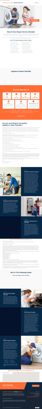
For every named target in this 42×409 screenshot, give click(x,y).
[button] (14, 397)
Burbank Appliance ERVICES (13, 391)
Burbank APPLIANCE (13, 2)
